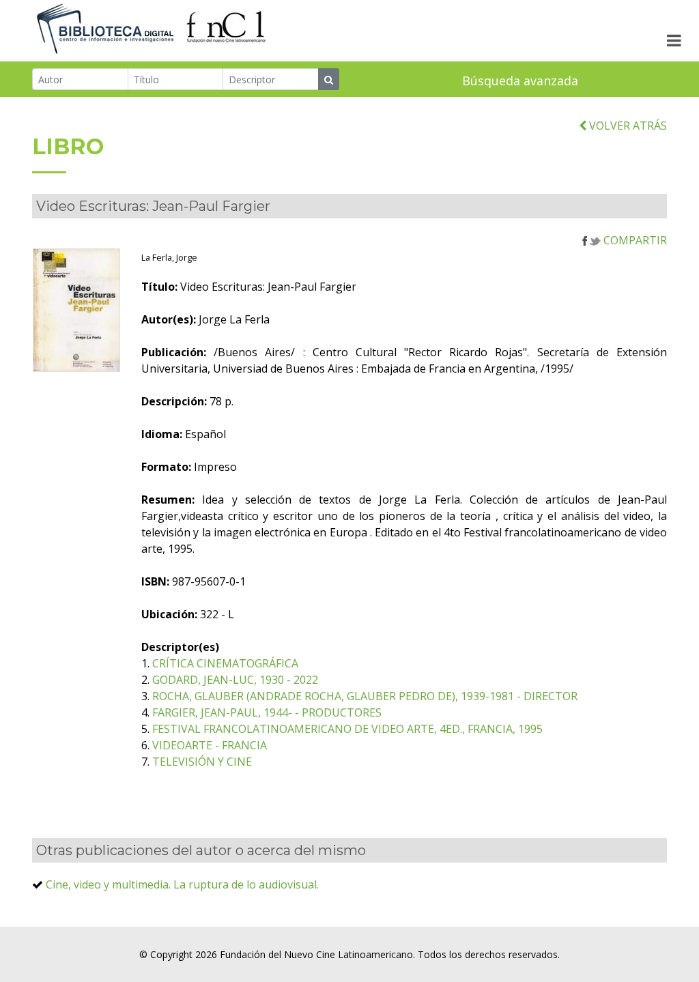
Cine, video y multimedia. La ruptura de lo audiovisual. (182, 884)
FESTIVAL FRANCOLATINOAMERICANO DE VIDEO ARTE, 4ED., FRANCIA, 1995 (347, 728)
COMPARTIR (634, 240)
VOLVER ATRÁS (626, 125)
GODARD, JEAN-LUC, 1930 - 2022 (235, 679)
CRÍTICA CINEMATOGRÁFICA (225, 663)
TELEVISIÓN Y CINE (202, 761)
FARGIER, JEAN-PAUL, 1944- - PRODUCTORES (267, 712)
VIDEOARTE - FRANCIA (209, 745)
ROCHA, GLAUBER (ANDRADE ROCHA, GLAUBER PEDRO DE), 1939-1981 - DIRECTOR (364, 696)
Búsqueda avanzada (520, 80)
